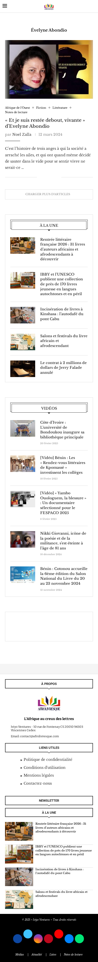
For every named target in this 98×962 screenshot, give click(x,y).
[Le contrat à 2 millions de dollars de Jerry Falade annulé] (22, 368)
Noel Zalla (21, 134)
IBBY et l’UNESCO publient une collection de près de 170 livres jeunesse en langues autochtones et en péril (61, 284)
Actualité (36, 954)
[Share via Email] (57, 177)
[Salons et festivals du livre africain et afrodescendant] (22, 342)
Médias (19, 954)
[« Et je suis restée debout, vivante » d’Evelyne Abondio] (49, 69)
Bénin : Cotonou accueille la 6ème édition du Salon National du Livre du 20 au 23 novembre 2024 (63, 576)
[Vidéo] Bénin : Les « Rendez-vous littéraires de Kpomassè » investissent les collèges (62, 465)
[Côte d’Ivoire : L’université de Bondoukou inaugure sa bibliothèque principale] (22, 428)
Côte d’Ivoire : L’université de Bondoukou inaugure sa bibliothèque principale (62, 429)
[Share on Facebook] (44, 177)
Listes (53, 954)
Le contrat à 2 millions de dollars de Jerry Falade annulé (63, 367)
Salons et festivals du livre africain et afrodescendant (63, 341)
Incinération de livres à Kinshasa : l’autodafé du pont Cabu (61, 314)
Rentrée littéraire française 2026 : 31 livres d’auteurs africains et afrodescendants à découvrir (62, 249)
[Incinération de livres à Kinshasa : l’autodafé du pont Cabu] (22, 315)
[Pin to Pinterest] (52, 177)
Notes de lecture (73, 954)
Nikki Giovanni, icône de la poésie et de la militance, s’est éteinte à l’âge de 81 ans (63, 540)
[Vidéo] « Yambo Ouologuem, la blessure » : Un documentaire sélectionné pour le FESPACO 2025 (63, 503)
